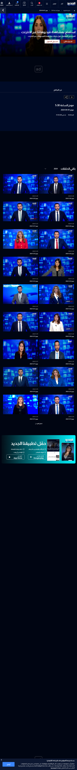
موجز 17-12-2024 (34, 364)
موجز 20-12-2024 (70, 336)
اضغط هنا (53, 768)
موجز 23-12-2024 (34, 281)
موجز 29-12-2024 (34, 198)
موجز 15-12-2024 (34, 391)
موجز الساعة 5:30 (55, 10)
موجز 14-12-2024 (70, 419)
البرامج (54, 3)
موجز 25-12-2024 (34, 253)
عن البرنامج (58, 90)
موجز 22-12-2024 (70, 309)
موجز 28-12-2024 (70, 226)
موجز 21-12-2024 (34, 309)
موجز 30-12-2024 (70, 198)
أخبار (62, 3)
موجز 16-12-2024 (70, 391)
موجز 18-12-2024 (70, 364)
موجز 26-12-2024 (70, 253)
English (1, 5)
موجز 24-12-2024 (70, 281)
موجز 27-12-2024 (34, 226)
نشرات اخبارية (66, 10)
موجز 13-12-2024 (34, 419)
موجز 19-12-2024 (34, 336)
